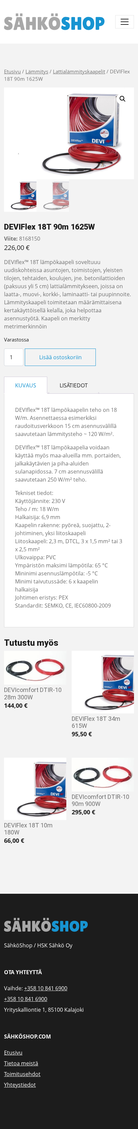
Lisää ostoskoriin (60, 357)
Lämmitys (36, 71)
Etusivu (12, 71)
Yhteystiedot (20, 1084)
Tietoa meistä (21, 1063)
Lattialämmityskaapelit (79, 71)
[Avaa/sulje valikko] (124, 21)
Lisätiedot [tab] (74, 385)
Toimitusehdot (22, 1074)
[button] (123, 99)
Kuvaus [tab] (25, 385)
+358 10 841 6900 (45, 988)
